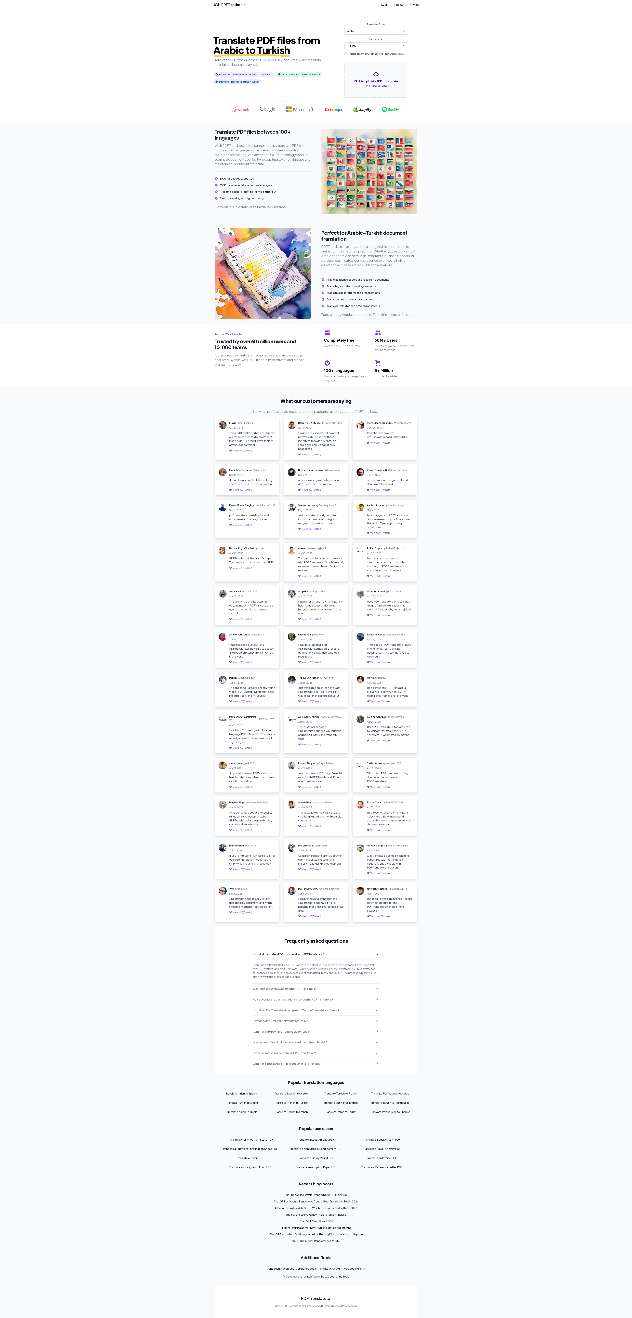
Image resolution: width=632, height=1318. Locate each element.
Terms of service (332, 1305)
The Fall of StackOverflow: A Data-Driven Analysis (316, 1214)
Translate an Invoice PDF (382, 1158)
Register (399, 4)
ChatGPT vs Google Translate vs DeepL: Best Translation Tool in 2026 (316, 1201)
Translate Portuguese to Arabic (390, 1093)
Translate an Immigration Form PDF (250, 1167)
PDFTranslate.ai (316, 1298)
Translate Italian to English (340, 1112)
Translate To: (376, 39)
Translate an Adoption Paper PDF (316, 1167)
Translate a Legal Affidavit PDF (316, 1139)
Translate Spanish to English (341, 1102)
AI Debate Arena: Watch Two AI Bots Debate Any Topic (316, 1276)
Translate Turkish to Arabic (242, 1102)
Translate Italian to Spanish (242, 1093)
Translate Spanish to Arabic (291, 1093)
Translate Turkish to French (340, 1093)
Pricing (414, 4)
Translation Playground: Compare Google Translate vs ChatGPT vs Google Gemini (316, 1268)
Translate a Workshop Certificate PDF (250, 1139)
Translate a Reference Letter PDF (382, 1167)
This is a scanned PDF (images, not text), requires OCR (376, 53)
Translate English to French (291, 1112)
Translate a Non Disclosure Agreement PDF (316, 1148)
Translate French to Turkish (291, 1102)
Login (384, 4)
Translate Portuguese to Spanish (390, 1112)
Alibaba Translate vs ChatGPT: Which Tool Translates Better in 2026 (316, 1208)
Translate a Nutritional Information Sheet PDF (250, 1148)
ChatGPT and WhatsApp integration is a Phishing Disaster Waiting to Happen (316, 1234)
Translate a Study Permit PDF (316, 1158)
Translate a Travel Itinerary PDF (382, 1148)
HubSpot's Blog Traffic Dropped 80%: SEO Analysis (316, 1195)
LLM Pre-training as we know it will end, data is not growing (316, 1227)
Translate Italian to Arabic (242, 1112)
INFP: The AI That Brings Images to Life (316, 1241)
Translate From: (376, 24)
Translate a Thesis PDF (250, 1158)
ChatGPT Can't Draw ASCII (316, 1221)
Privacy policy (349, 1305)
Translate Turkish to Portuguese (390, 1102)
